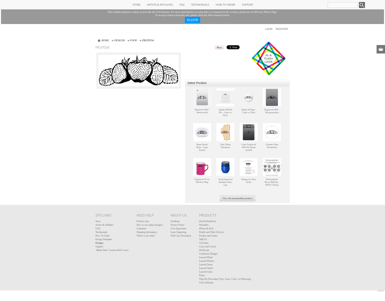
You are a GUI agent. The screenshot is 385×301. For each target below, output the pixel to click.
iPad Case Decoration (181, 235)
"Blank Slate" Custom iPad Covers (112, 250)
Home (105, 40)
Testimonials (200, 4)
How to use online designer (150, 224)
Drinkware (204, 250)
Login (269, 29)
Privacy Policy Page (266, 11)
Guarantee (141, 228)
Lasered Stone (206, 264)
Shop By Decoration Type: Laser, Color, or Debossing (225, 279)
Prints (202, 275)
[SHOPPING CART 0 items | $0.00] (381, 49)
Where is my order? (146, 235)
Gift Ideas (204, 243)
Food (133, 40)
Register (282, 29)
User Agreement (178, 228)
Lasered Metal (206, 257)
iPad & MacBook (207, 221)
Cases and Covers (207, 246)
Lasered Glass (206, 271)
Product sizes (143, 221)
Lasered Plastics (206, 261)
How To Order (225, 4)
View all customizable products (237, 198)
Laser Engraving (178, 232)
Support (247, 4)
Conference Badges (208, 253)
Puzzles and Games (208, 235)
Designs (119, 40)
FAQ (181, 4)
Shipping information (147, 232)
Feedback (175, 221)
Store (136, 4)
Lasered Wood (206, 268)
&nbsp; (202, 97)
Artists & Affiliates (160, 4)
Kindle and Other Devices (211, 232)
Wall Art (203, 239)
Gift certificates (206, 282)
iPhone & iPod (206, 228)
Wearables (204, 224)
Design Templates (103, 239)
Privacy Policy (177, 224)
